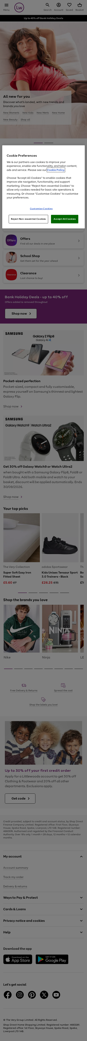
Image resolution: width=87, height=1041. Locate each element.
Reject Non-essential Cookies (28, 218)
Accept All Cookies (65, 218)
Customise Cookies (41, 208)
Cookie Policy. (56, 170)
